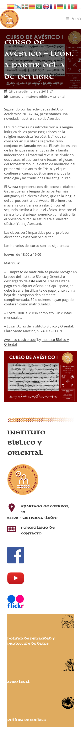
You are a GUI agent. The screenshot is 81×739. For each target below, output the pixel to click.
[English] (46, 6)
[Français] (53, 6)
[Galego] (17, 6)
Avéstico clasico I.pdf (20, 339)
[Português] (74, 6)
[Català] (32, 6)
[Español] (10, 6)
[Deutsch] (60, 6)
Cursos (15, 97)
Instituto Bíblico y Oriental (45, 97)
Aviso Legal (18, 681)
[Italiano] (67, 6)
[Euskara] (24, 6)
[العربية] (39, 6)
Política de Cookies (26, 719)
